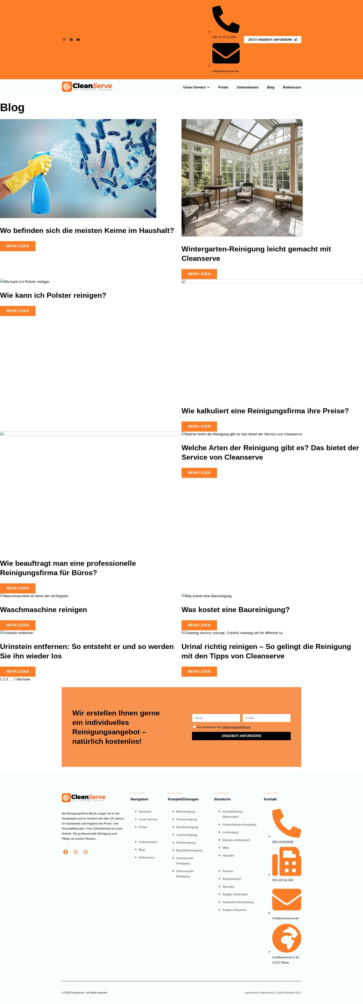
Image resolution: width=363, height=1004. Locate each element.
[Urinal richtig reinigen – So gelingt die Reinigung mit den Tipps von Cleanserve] (232, 633)
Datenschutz (266, 992)
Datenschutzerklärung (236, 727)
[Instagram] (64, 39)
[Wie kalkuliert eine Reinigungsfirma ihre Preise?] (272, 282)
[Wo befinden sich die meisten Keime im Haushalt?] (78, 217)
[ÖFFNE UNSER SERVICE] (208, 87)
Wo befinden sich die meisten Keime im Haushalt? (87, 230)
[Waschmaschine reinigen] (34, 596)
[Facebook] (71, 39)
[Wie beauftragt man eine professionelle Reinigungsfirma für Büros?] (91, 435)
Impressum (251, 992)
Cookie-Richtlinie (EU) (288, 992)
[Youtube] (78, 39)
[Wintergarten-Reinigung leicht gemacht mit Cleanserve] (242, 235)
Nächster (23, 679)
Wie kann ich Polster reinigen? (53, 295)
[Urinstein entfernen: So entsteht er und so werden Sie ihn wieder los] (16, 633)
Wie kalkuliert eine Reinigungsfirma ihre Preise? (265, 411)
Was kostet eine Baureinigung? (236, 609)
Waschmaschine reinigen (43, 609)
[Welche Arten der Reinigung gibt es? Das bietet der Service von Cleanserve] (242, 434)
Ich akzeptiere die (224, 727)
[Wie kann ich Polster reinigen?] (24, 282)
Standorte (222, 799)
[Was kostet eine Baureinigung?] (206, 596)
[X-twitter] (76, 852)
